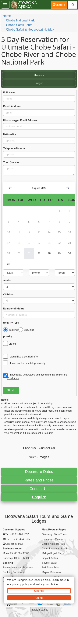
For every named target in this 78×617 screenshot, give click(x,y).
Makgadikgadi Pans (53, 553)
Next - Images (39, 457)
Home (7, 15)
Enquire (39, 497)
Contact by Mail (14, 543)
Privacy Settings (39, 609)
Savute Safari (49, 562)
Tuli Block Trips (50, 567)
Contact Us (39, 489)
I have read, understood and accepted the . (37, 376)
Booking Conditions (13, 572)
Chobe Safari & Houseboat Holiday (30, 29)
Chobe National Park (20, 20)
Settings (39, 590)
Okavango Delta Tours (54, 534)
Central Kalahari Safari (54, 548)
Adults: (7, 280)
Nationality (9, 134)
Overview (39, 75)
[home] (23, 4)
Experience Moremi (52, 539)
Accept (39, 597)
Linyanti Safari (50, 558)
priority (7, 336)
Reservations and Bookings (18, 567)
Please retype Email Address (20, 120)
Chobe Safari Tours (19, 25)
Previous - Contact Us (39, 448)
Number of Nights (13, 308)
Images (39, 83)
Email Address (12, 106)
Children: (8, 294)
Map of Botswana (51, 572)
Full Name (9, 92)
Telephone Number (14, 148)
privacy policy (20, 584)
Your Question (11, 162)
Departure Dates (39, 471)
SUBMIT (11, 390)
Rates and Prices (39, 480)
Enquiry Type (11, 322)
